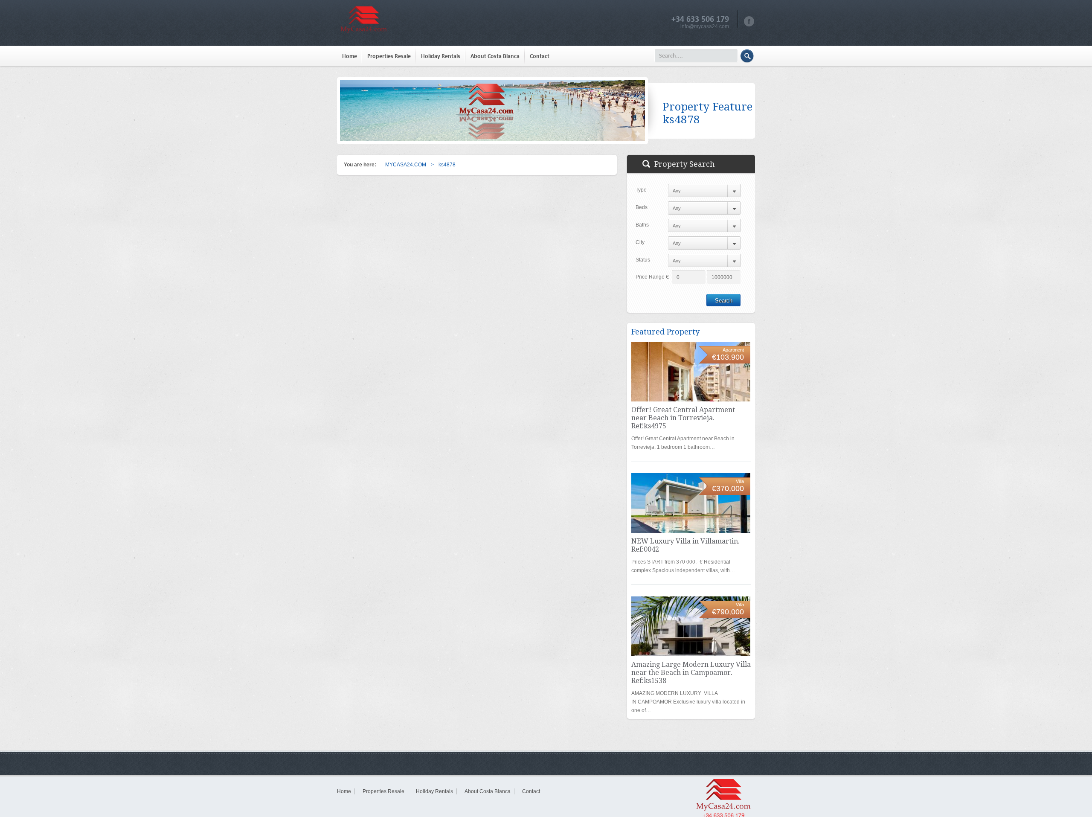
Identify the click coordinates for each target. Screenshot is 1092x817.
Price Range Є (653, 277)
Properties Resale (389, 56)
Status (643, 260)
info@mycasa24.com (704, 26)
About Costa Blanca (495, 56)
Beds (642, 207)
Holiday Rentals (440, 56)
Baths (642, 225)
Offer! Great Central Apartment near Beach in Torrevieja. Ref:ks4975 (683, 418)
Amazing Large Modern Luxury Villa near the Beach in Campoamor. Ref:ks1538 (691, 672)
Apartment (733, 349)
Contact (539, 56)
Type (641, 190)
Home (349, 56)
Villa (740, 481)
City (640, 242)
